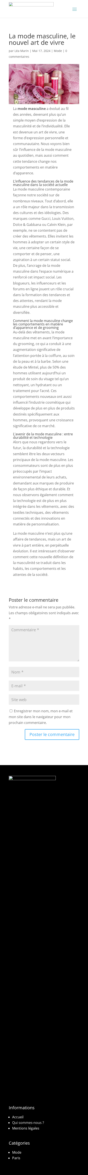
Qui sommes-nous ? (28, 1122)
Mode (58, 51)
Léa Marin (22, 51)
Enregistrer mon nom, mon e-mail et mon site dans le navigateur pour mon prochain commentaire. (41, 717)
